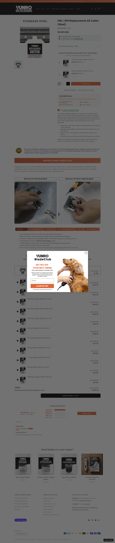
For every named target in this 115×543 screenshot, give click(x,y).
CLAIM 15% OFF (42, 286)
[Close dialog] (86, 253)
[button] (108, 540)
